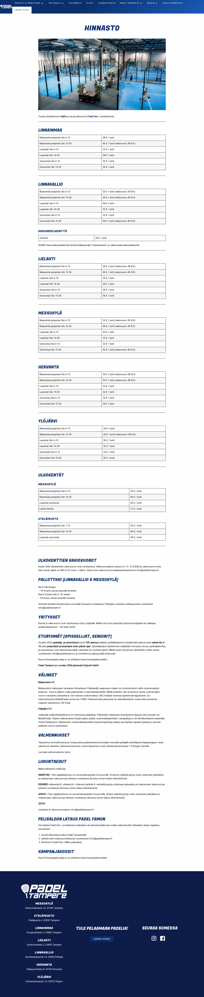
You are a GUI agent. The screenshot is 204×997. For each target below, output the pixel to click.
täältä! (95, 665)
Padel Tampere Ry (129, 3)
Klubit (90, 3)
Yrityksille (55, 3)
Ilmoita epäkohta (172, 3)
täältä (63, 116)
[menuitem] (29, 3)
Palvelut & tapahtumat (27, 3)
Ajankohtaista (106, 3)
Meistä (151, 3)
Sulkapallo (75, 3)
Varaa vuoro (22, 10)
